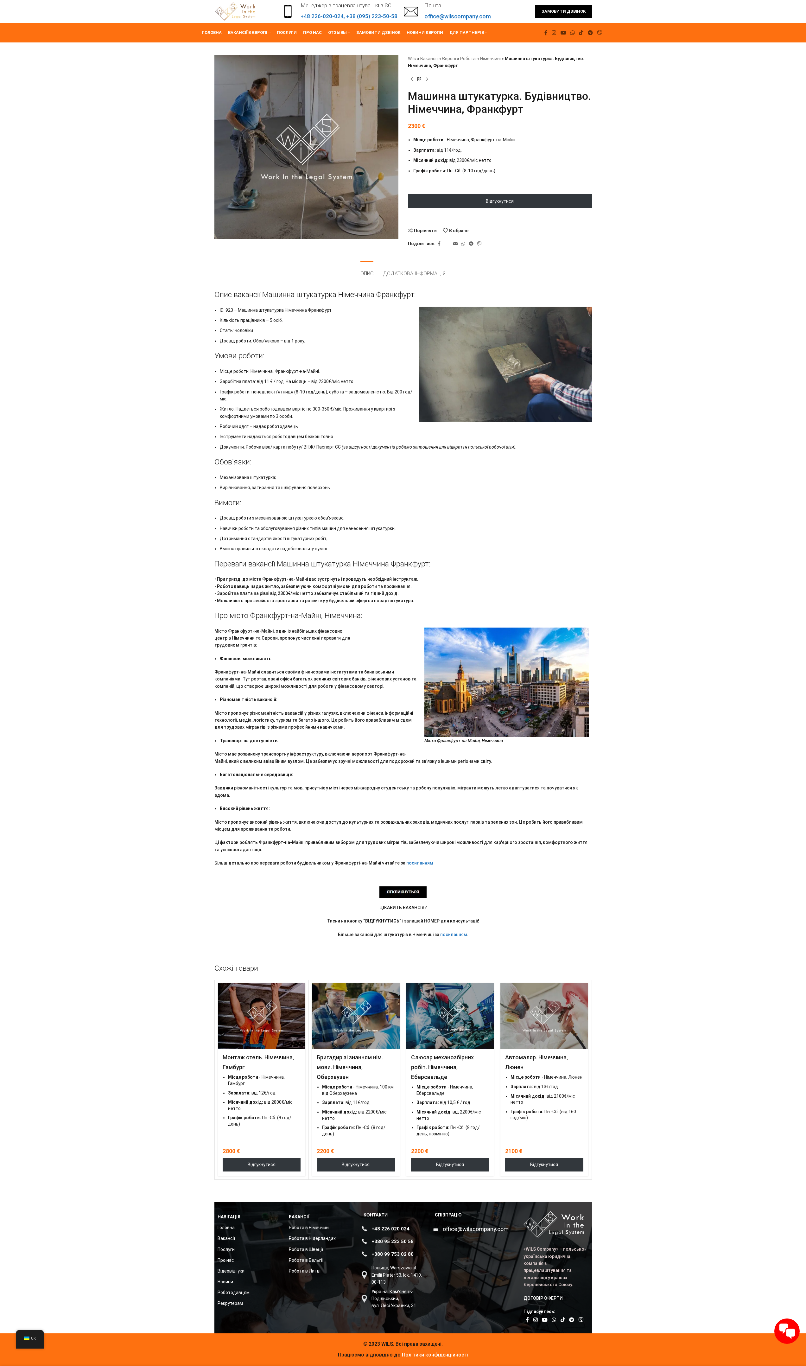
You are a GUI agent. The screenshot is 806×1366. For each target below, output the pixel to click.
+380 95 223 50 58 (392, 1241)
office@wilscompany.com (476, 1229)
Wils (412, 58)
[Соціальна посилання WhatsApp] (572, 33)
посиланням (419, 862)
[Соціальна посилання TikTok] (581, 33)
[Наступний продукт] (427, 79)
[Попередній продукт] (412, 79)
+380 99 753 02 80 (392, 1254)
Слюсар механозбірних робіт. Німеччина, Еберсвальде (442, 1067)
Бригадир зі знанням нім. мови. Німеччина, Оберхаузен (350, 1067)
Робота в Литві (304, 1270)
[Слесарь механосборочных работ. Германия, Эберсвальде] (450, 1016)
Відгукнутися (500, 201)
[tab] (366, 270)
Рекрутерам (230, 1303)
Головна (226, 1227)
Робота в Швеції (306, 1249)
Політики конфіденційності (434, 1355)
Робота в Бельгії (306, 1260)
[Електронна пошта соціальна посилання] (455, 243)
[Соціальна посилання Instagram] (554, 33)
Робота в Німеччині (480, 58)
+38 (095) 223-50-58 (371, 16)
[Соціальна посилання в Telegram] (590, 33)
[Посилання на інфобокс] (447, 11)
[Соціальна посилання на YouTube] (563, 33)
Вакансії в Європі (438, 58)
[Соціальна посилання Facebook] (546, 33)
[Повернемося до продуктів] (419, 79)
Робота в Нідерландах (312, 1238)
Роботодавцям (234, 1292)
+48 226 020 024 (390, 1229)
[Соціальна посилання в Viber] (599, 33)
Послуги (226, 1249)
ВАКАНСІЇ (299, 1216)
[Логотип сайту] (236, 11)
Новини (225, 1281)
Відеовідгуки (231, 1270)
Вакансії (226, 1238)
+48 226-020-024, (323, 16)
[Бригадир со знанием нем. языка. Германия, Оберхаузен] (356, 1016)
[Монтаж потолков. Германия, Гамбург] (262, 1016)
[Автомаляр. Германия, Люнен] (544, 1016)
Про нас (226, 1260)
